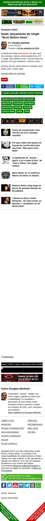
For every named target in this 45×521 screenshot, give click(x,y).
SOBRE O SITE (7, 421)
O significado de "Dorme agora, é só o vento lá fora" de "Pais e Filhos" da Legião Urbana (27, 162)
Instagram (7, 107)
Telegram (17, 103)
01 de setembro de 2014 (28, 48)
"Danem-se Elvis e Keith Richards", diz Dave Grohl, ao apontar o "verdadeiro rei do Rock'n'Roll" (26, 202)
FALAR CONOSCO (9, 444)
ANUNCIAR (6, 424)
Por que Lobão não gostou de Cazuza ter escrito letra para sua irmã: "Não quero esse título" (26, 147)
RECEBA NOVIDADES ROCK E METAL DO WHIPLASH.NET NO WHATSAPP (22, 3)
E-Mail (19, 111)
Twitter (17, 107)
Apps (27, 111)
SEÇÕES (31, 432)
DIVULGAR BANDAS (10, 432)
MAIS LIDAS (33, 428)
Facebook (29, 103)
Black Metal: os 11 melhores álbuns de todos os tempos (26, 174)
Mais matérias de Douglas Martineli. (24, 412)
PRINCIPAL (32, 421)
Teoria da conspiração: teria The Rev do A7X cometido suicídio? (26, 133)
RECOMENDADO (35, 424)
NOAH (15, 30)
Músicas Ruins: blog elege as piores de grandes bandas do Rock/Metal (26, 188)
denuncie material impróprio (26, 466)
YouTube (28, 107)
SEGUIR (4, 440)
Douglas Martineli (20, 43)
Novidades (6, 30)
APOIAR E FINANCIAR (11, 436)
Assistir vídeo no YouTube (13, 73)
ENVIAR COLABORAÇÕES (12, 428)
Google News (8, 111)
